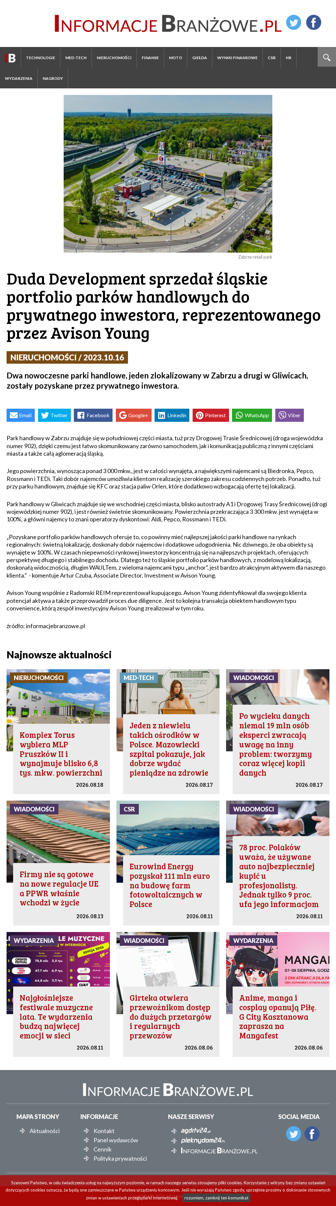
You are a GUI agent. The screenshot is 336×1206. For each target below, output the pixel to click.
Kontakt (104, 1130)
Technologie (40, 57)
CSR (272, 57)
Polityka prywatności (120, 1158)
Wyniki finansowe (237, 57)
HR (288, 57)
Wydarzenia (18, 78)
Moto (175, 57)
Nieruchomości (114, 57)
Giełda (199, 57)
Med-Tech (76, 57)
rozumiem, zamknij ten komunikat (216, 1197)
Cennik (103, 1149)
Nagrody (53, 78)
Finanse (150, 57)
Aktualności (45, 1130)
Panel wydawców (116, 1140)
